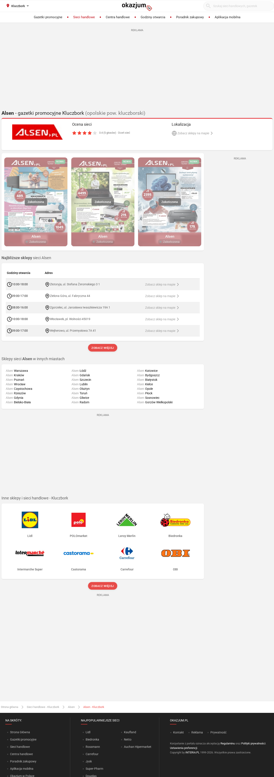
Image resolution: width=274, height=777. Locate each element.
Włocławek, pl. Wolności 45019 (70, 319)
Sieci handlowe (20, 746)
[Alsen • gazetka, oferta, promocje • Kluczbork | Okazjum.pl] (37, 132)
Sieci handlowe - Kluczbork (43, 707)
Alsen (71, 707)
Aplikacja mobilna (21, 768)
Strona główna (9, 707)
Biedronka (92, 739)
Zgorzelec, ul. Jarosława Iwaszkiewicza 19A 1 (80, 307)
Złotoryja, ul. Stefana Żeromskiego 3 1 (75, 284)
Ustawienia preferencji (183, 748)
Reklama (197, 732)
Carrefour (92, 754)
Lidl (88, 732)
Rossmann (93, 746)
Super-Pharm (94, 768)
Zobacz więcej (103, 347)
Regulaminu (227, 743)
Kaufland (130, 732)
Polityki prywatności (253, 743)
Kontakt (178, 732)
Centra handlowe (21, 754)
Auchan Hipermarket (137, 746)
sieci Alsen (26, 258)
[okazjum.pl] (137, 6)
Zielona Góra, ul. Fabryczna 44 (70, 296)
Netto (127, 739)
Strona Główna (20, 732)
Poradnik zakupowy (23, 761)
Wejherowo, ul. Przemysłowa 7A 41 (73, 330)
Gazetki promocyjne (23, 739)
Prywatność (218, 732)
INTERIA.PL (192, 752)
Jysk (89, 761)
